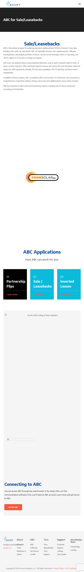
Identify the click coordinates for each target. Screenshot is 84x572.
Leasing (73, 550)
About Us (20, 544)
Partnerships (75, 547)
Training (60, 551)
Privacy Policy (58, 568)
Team (19, 548)
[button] (50, 4)
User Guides (61, 554)
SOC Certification (71, 568)
